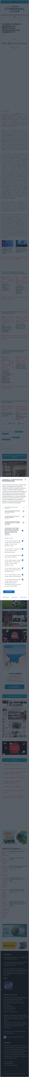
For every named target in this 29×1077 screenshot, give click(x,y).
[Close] (26, 479)
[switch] (23, 511)
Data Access (14, 597)
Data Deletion (5, 597)
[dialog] (14, 538)
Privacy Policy (23, 597)
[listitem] (14, 508)
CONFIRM (9, 591)
